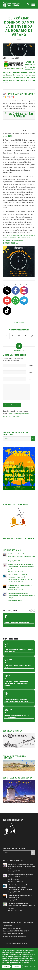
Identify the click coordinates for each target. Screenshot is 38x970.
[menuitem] (27, 4)
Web (30, 379)
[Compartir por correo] (25, 336)
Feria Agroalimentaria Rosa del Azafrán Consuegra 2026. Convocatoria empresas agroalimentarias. (21, 567)
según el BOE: (8, 136)
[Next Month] (34, 610)
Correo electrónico (32, 374)
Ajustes (26, 966)
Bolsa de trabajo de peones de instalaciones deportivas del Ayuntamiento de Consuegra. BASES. (20, 577)
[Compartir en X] (13, 336)
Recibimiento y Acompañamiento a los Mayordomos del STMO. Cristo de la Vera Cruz (21, 556)
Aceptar (6, 966)
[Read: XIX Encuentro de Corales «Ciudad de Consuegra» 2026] (5, 586)
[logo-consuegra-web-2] (16, 4)
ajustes (26, 962)
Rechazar (16, 966)
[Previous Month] (30, 610)
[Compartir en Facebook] (6, 336)
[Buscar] (27, 4)
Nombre (31, 366)
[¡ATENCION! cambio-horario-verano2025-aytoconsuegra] (19, 49)
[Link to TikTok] (32, 336)
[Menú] (32, 4)
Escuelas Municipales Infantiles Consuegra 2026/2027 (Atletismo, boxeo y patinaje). (21, 595)
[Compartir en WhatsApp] (19, 336)
